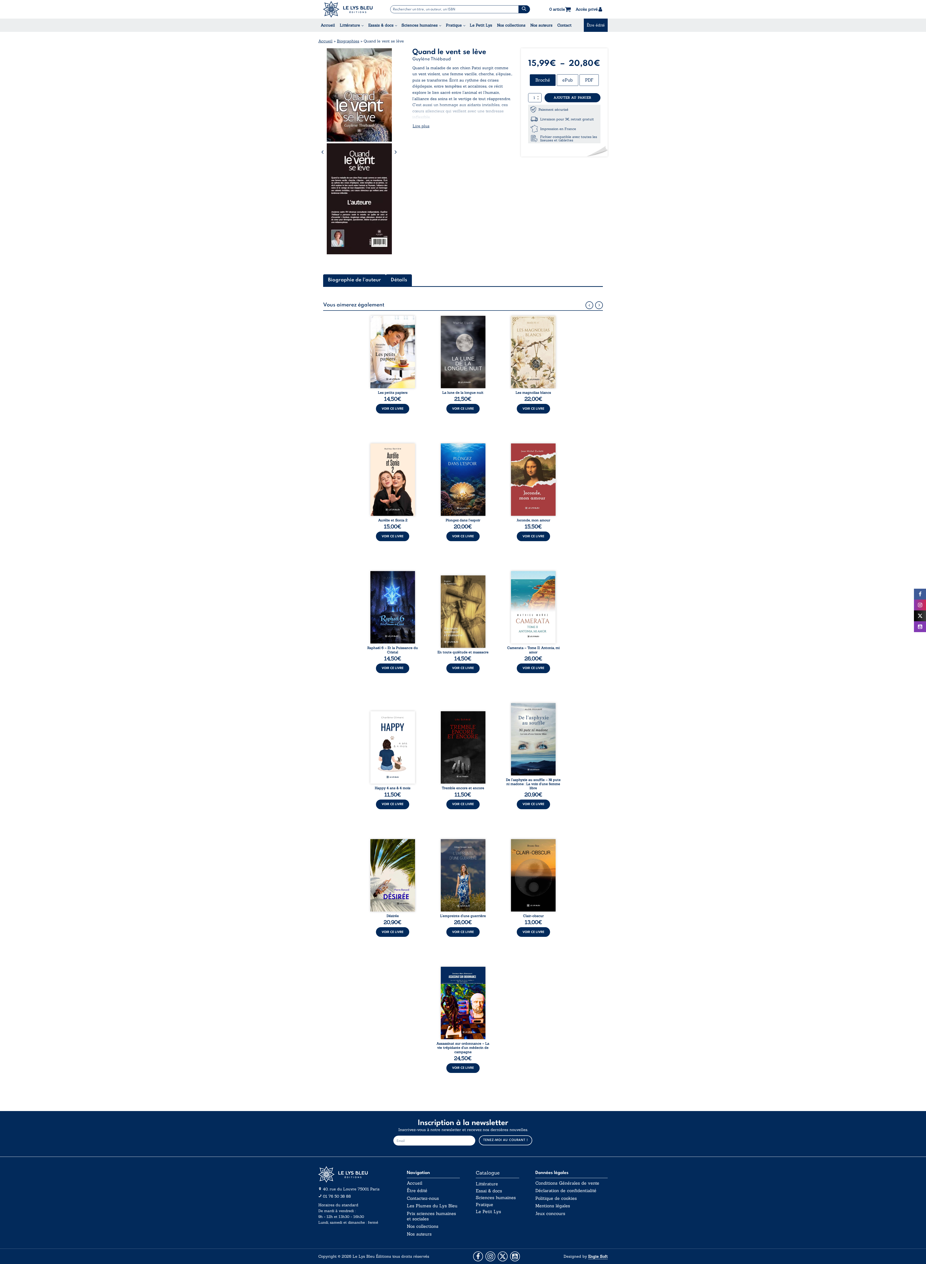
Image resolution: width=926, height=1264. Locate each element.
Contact (564, 25)
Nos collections (511, 25)
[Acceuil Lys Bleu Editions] (348, 9)
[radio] (543, 80)
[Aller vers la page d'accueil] (354, 1174)
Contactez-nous (423, 1198)
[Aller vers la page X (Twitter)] (503, 1256)
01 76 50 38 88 (337, 1196)
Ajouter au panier (572, 98)
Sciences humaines (420, 25)
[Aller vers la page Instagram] (490, 1256)
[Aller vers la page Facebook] (478, 1256)
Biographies (348, 41)
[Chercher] (524, 9)
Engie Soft (598, 1256)
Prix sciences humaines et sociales (431, 1216)
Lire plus (421, 126)
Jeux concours (550, 1213)
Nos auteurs (541, 25)
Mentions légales (552, 1206)
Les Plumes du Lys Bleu (432, 1206)
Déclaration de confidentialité (565, 1190)
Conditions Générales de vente (567, 1183)
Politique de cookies (556, 1198)
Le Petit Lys (481, 25)
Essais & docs (381, 25)
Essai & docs (489, 1191)
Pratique (454, 25)
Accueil (328, 25)
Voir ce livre (392, 408)
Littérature (350, 25)
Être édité (596, 25)
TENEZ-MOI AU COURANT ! (505, 1140)
